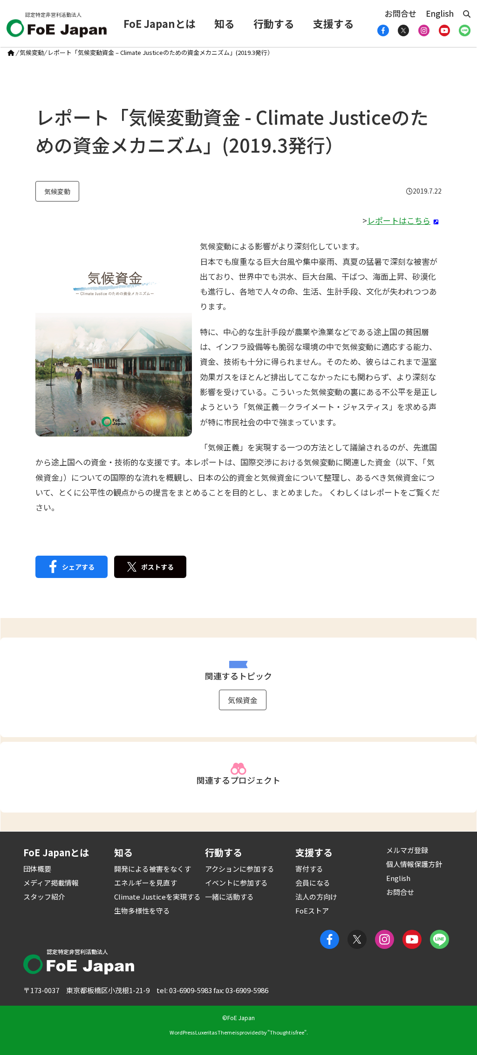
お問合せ (400, 13)
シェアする (78, 566)
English (440, 13)
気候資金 (243, 700)
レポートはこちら (398, 220)
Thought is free (287, 1032)
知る (224, 23)
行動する (273, 23)
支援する (333, 23)
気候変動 (32, 52)
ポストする (157, 566)
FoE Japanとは (159, 23)
